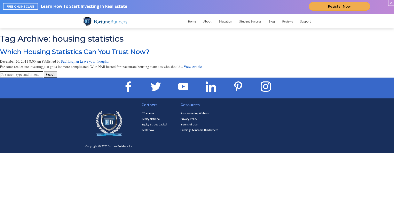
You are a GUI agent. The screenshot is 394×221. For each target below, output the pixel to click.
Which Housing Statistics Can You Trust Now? (74, 52)
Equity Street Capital (154, 124)
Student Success (250, 21)
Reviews (287, 21)
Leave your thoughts (94, 61)
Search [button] (50, 74)
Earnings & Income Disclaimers (199, 130)
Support (305, 21)
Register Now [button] (339, 6)
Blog (272, 21)
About (207, 21)
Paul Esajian (70, 61)
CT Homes (148, 113)
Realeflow (148, 130)
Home (192, 21)
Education (225, 21)
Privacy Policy (189, 119)
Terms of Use (189, 124)
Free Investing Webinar (195, 113)
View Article (193, 66)
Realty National (151, 119)
